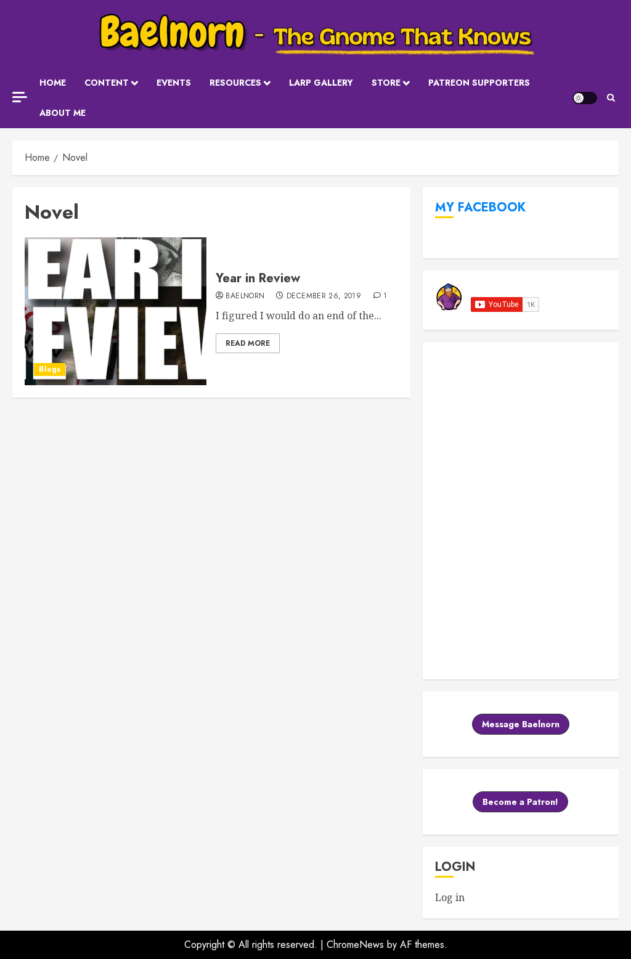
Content (106, 82)
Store (386, 82)
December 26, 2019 (324, 296)
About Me (62, 113)
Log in (450, 897)
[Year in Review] (115, 311)
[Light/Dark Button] (584, 98)
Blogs (49, 369)
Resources (235, 82)
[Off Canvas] (19, 97)
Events (174, 82)
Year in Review (258, 278)
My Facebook (480, 207)
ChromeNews (355, 944)
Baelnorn (245, 296)
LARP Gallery (321, 82)
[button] (611, 98)
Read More (248, 343)
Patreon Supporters (479, 82)
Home (52, 82)
